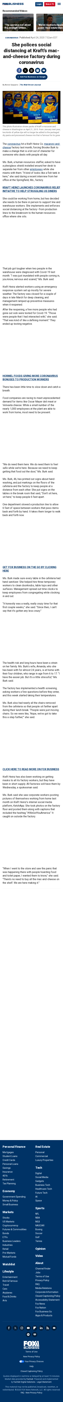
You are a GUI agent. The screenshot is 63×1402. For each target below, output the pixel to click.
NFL (37, 1213)
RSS (47, 1328)
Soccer (38, 1233)
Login (39, 4)
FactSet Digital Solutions (24, 1382)
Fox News (40, 1303)
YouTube (28, 1328)
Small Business (10, 1204)
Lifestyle (8, 1271)
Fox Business (13, 4)
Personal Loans (10, 1164)
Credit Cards (9, 1160)
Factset (29, 1379)
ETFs (5, 1237)
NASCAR (39, 1225)
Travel (6, 1285)
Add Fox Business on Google (33, 77)
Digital (38, 1173)
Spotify (28, 1334)
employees (36, 169)
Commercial (41, 1156)
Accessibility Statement (47, 1300)
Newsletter (54, 1328)
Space (38, 1200)
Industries (8, 1245)
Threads (31, 70)
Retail (5, 1249)
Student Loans (10, 1156)
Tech (38, 1167)
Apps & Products (43, 1315)
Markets (8, 1212)
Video (39, 1256)
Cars (5, 1288)
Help (31, 1366)
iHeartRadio (34, 1334)
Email (43, 70)
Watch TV (50, 4)
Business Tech (42, 1185)
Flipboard (34, 1328)
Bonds (6, 1233)
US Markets (8, 1221)
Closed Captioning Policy (47, 1296)
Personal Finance (14, 1146)
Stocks (6, 1217)
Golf (37, 1237)
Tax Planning (9, 1183)
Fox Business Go (43, 1311)
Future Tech (41, 1192)
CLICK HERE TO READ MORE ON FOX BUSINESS (31, 769)
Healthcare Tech (43, 1189)
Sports (39, 1208)
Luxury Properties (44, 1160)
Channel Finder (43, 1268)
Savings (7, 1168)
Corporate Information (46, 1292)
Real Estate (42, 1146)
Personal (39, 1152)
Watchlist (9, 1264)
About (39, 1263)
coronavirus (14, 143)
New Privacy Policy (31, 1356)
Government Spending (14, 1196)
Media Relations (43, 1288)
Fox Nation (40, 1307)
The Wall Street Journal (30, 85)
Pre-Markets (9, 1253)
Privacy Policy (42, 1280)
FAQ (37, 1284)
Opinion (40, 1248)
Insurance (8, 1172)
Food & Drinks (9, 1296)
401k (5, 1175)
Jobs (37, 1272)
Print (37, 70)
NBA (37, 1217)
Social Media (41, 1177)
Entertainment (10, 1277)
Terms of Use (42, 1276)
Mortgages (8, 1152)
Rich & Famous (10, 1281)
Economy (9, 1191)
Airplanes (7, 1292)
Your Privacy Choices (34, 1361)
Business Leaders (12, 1241)
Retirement (8, 1179)
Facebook (19, 70)
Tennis (38, 1241)
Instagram (21, 1328)
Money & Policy (10, 1200)
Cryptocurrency (10, 1225)
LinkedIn (41, 1328)
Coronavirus (11, 38)
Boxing (38, 1229)
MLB (37, 1221)
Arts (5, 1300)
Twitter (25, 70)
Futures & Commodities (14, 1229)
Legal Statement (44, 1382)
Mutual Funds (9, 1256)
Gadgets (39, 1181)
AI (36, 1196)
